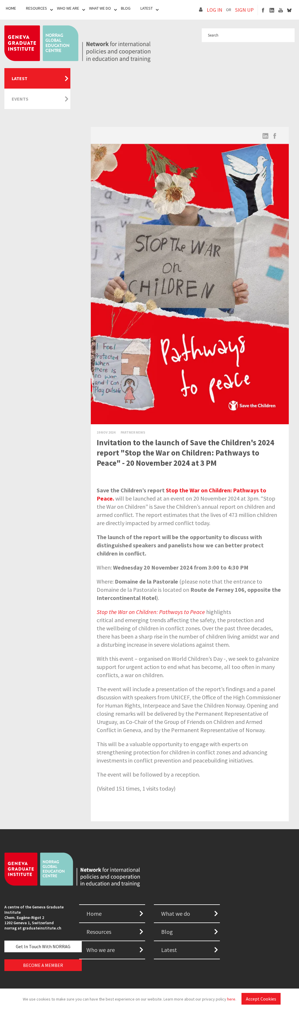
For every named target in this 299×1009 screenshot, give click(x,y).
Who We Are (68, 8)
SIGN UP (244, 9)
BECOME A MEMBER (43, 965)
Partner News (133, 432)
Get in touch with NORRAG (43, 946)
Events (20, 99)
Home (11, 8)
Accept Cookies (261, 999)
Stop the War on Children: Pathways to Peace (151, 611)
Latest (146, 8)
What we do (175, 913)
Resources (36, 8)
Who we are (100, 949)
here (231, 999)
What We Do (100, 8)
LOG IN (214, 9)
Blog (126, 8)
